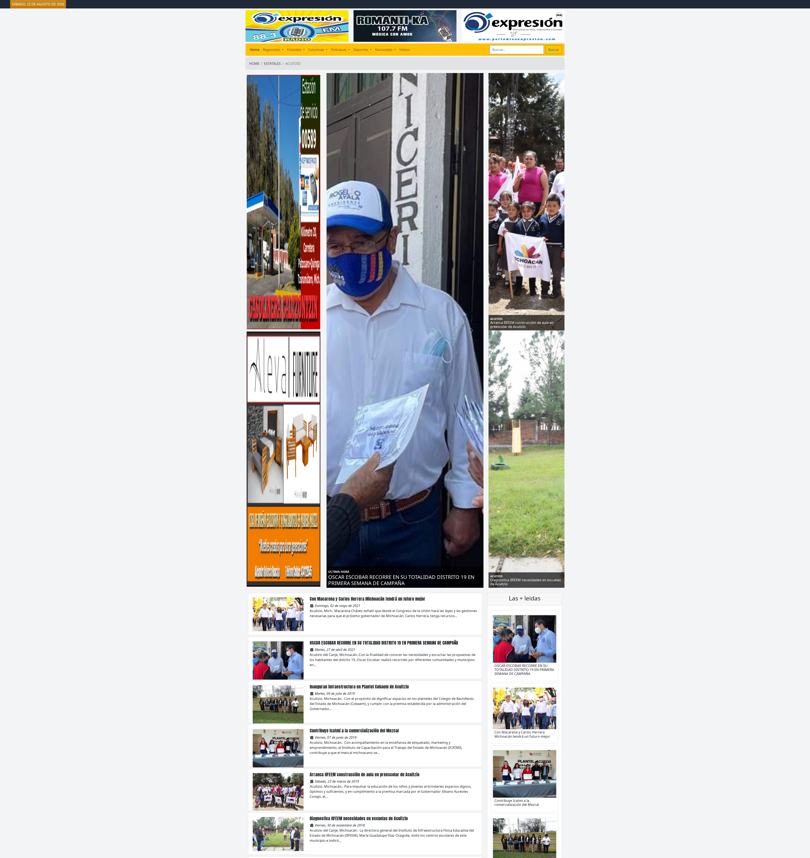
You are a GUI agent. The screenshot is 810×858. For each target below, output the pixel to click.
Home (254, 49)
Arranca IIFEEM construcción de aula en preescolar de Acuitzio (364, 774)
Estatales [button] (294, 49)
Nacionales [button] (384, 49)
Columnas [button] (316, 49)
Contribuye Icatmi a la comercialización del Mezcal (354, 730)
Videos (404, 49)
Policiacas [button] (339, 49)
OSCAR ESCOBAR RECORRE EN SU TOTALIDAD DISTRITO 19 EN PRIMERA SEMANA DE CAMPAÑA (384, 642)
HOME (254, 63)
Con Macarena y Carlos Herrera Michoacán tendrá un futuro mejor (367, 599)
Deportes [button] (361, 49)
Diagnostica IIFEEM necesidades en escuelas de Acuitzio (359, 818)
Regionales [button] (272, 49)
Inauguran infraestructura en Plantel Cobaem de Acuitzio (360, 686)
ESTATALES (272, 63)
